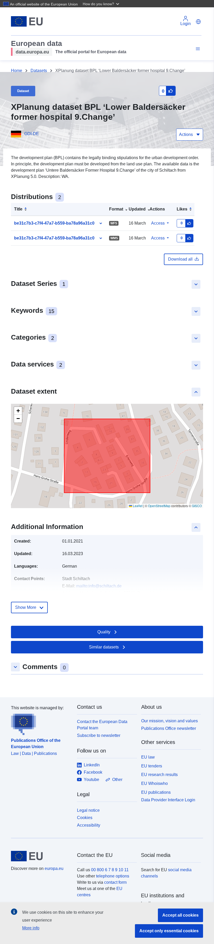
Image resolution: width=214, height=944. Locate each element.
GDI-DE (31, 133)
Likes (182, 209)
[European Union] (41, 856)
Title (18, 209)
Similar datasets (104, 647)
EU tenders (151, 766)
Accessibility (88, 825)
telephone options (112, 876)
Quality (103, 632)
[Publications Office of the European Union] (41, 723)
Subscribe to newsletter (98, 735)
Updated (137, 209)
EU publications (156, 792)
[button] (101, 3)
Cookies (84, 817)
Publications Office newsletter (168, 728)
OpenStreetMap (159, 505)
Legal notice (88, 810)
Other (117, 779)
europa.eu (54, 868)
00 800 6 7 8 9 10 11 (110, 870)
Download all (180, 259)
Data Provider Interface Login (168, 799)
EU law (148, 757)
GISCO (197, 505)
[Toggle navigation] (197, 49)
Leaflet (137, 505)
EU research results (159, 774)
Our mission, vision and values (169, 721)
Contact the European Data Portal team (102, 724)
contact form (115, 882)
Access (158, 223)
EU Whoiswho (154, 783)
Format (116, 209)
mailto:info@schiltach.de (99, 586)
